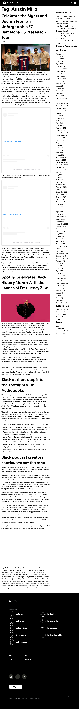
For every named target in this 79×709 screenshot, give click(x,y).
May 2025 (59, 91)
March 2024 (60, 125)
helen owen (15, 267)
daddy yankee (39, 263)
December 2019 (62, 251)
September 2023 (62, 140)
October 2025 (61, 79)
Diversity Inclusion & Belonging (12, 574)
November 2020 (62, 224)
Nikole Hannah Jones (41, 583)
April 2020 (60, 241)
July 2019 (59, 263)
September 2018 (62, 288)
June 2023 (60, 148)
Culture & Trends (62, 314)
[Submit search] (76, 7)
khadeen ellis (19, 583)
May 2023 (59, 150)
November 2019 (62, 254)
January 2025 (61, 101)
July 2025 (59, 86)
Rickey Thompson (14, 586)
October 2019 (61, 256)
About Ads (37, 698)
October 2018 (61, 286)
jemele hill (34, 581)
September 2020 (62, 229)
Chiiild (11, 572)
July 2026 (59, 56)
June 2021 (59, 207)
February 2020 (61, 246)
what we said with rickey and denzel (13, 590)
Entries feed (60, 328)
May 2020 (59, 239)
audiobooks (40, 568)
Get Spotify (16, 687)
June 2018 (59, 295)
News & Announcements (65, 317)
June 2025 (60, 88)
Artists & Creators (62, 309)
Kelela (13, 583)
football (44, 265)
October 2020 (61, 226)
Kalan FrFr (41, 267)
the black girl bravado (8, 588)
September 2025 (62, 81)
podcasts (4, 586)
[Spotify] (10, 3)
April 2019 (59, 271)
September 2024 (62, 111)
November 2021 (62, 194)
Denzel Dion (31, 572)
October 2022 (61, 167)
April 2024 (60, 123)
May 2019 (59, 268)
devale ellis (40, 572)
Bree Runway (32, 570)
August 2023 (60, 143)
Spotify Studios (43, 270)
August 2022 (60, 172)
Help (25, 655)
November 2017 (62, 303)
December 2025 (62, 74)
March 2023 (60, 155)
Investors (12, 664)
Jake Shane (24, 267)
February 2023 (61, 157)
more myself (29, 583)
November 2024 (62, 106)
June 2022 (60, 177)
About (11, 655)
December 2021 (61, 192)
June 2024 (60, 118)
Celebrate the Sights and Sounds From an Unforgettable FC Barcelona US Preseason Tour (24, 26)
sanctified (24, 586)
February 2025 (61, 98)
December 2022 (62, 162)
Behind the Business (63, 312)
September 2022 (62, 170)
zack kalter (10, 272)
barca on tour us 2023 (26, 263)
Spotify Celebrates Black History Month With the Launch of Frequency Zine (24, 282)
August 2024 (60, 113)
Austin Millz (14, 263)
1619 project (9, 568)
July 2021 (59, 204)
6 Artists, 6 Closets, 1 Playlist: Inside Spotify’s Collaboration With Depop (66, 35)
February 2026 (61, 69)
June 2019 (59, 266)
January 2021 (61, 219)
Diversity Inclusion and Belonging (34, 574)
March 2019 (60, 273)
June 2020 (60, 236)
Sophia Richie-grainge (30, 270)
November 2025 (62, 76)
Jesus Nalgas (32, 267)
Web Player (27, 660)
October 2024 (61, 108)
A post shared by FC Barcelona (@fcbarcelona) (25, 169)
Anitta (7, 263)
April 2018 (59, 300)
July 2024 (59, 116)
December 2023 (62, 133)
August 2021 (60, 202)
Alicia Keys (17, 568)
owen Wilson (12, 270)
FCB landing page (35, 265)
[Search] (71, 3)
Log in (58, 326)
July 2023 (59, 145)
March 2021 (60, 214)
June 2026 (60, 59)
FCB (27, 265)
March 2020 (60, 244)
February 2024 (61, 128)
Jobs (10, 660)
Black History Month (20, 570)
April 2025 (60, 93)
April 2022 (59, 182)
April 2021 (59, 212)
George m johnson (11, 579)
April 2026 (60, 64)
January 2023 (61, 160)
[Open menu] (75, 3)
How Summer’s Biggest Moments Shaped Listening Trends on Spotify (66, 28)
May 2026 (59, 61)
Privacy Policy (25, 698)
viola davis (35, 588)
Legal (10, 698)
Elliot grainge (11, 265)
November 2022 (62, 165)
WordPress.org (61, 333)
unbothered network (24, 588)
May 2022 (59, 180)
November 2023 (62, 135)
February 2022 (61, 187)
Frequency (37, 577)
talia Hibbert (45, 586)
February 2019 (61, 276)
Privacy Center (17, 698)
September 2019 (62, 258)
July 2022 (59, 175)
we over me (44, 588)
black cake (9, 570)
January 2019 (61, 278)
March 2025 (60, 96)
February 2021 (61, 217)
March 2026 (60, 66)
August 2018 (60, 290)
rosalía (19, 270)
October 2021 (61, 197)
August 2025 (60, 84)
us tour (3, 272)
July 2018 (59, 293)
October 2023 (61, 138)
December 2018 (62, 281)
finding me (22, 577)
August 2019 (60, 261)
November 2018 (62, 283)
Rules (58, 319)
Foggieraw (30, 577)
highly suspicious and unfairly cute (19, 581)
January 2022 (61, 189)
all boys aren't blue (28, 568)
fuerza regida (6, 267)
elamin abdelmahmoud (9, 577)
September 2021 (62, 199)
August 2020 (60, 231)
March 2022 (60, 185)
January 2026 (61, 71)
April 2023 (59, 153)
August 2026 (60, 54)
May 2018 (59, 298)
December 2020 (62, 222)
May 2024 (59, 120)
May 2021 (59, 209)
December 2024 (62, 103)
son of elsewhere (34, 586)
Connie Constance (20, 572)
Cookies (32, 698)
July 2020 (59, 234)
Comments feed (62, 331)
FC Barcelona (21, 265)
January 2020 (61, 249)
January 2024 (61, 130)
